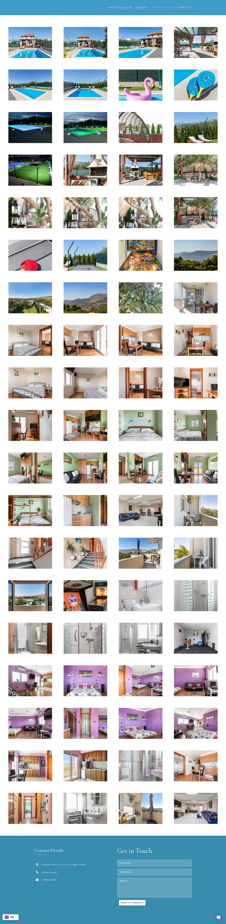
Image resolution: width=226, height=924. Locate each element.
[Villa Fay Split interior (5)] (196, 695)
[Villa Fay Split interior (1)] (196, 653)
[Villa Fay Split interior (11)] (85, 780)
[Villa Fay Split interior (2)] (30, 695)
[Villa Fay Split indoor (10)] (196, 610)
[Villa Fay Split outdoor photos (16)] (140, 312)
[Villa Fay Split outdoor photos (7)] (30, 312)
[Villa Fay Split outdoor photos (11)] (196, 57)
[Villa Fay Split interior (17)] (196, 823)
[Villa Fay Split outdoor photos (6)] (196, 270)
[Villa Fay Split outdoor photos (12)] (140, 270)
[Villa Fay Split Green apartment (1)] (85, 440)
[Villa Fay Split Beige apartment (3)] (85, 355)
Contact (184, 8)
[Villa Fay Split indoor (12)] (85, 653)
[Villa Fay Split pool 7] (140, 99)
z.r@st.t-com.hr (49, 879)
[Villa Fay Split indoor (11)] (30, 653)
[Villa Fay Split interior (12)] (140, 780)
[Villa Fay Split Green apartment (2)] (140, 440)
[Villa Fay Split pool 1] (85, 57)
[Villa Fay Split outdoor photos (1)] (140, 227)
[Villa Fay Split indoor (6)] (196, 567)
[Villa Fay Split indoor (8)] (85, 610)
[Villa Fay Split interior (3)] (85, 695)
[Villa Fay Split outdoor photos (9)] (85, 312)
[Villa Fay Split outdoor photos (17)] (30, 227)
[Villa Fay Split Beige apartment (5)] (196, 355)
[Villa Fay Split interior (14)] (30, 823)
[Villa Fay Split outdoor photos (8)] (140, 184)
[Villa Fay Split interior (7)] (85, 738)
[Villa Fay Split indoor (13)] (140, 653)
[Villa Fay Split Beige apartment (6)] (30, 397)
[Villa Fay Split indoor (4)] (85, 567)
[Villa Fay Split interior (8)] (140, 738)
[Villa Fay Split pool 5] (30, 57)
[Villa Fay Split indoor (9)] (140, 610)
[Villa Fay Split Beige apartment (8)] (140, 397)
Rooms (140, 8)
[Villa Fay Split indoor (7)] (30, 610)
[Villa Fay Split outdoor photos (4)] (140, 142)
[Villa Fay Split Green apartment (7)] (196, 482)
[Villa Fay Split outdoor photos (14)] (196, 184)
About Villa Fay (119, 8)
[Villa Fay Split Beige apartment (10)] (30, 440)
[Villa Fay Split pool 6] (196, 142)
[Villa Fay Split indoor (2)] (196, 525)
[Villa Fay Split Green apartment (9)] (85, 525)
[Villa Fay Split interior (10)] (30, 780)
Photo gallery (162, 8)
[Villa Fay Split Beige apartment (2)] (30, 355)
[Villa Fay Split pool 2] (85, 99)
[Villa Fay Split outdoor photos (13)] (196, 227)
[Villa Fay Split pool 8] (196, 99)
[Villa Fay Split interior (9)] (196, 738)
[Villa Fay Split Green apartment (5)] (85, 482)
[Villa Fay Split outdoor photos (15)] (30, 184)
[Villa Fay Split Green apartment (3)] (196, 440)
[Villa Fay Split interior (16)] (140, 823)
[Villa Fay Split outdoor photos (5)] (85, 184)
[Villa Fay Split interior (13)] (196, 780)
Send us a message (132, 902)
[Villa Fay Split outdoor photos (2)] (30, 270)
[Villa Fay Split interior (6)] (30, 738)
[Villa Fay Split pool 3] (30, 99)
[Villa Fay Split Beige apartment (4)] (140, 355)
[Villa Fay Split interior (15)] (85, 823)
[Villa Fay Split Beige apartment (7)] (85, 397)
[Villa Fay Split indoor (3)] (30, 567)
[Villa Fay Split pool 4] (140, 57)
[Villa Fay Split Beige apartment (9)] (196, 397)
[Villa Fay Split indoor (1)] (140, 525)
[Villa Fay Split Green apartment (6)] (140, 482)
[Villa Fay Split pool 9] (30, 142)
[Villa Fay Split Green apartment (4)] (30, 482)
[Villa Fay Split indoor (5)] (140, 567)
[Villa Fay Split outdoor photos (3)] (85, 270)
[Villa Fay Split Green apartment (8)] (30, 525)
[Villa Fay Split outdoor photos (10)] (85, 227)
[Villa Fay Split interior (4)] (140, 695)
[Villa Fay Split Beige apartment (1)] (196, 312)
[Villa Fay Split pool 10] (85, 142)
